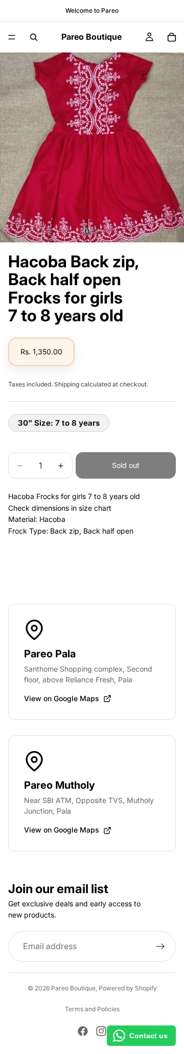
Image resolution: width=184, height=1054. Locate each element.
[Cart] (171, 37)
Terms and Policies (92, 1009)
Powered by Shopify (128, 988)
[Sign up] (160, 946)
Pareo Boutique (73, 988)
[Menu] (12, 37)
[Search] (33, 37)
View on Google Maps (61, 698)
